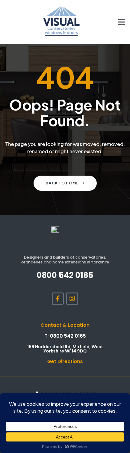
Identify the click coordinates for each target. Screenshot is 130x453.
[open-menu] (118, 22)
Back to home (62, 183)
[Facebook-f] (58, 299)
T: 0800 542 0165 (65, 335)
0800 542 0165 (65, 275)
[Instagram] (72, 299)
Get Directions (65, 361)
